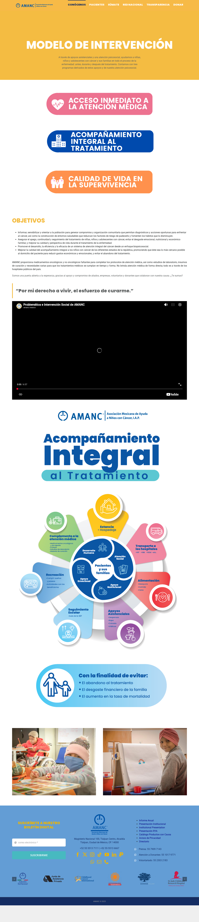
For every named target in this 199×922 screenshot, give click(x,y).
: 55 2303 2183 (160, 860)
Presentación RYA (148, 831)
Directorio (144, 841)
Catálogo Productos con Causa (155, 834)
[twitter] (85, 854)
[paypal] (121, 854)
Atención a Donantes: (150, 854)
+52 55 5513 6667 (109, 848)
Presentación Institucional (152, 824)
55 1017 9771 (168, 854)
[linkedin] (114, 854)
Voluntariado (145, 860)
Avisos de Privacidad (150, 838)
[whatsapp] (92, 862)
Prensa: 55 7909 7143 (150, 849)
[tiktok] (99, 854)
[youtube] (107, 854)
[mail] (99, 862)
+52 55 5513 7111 (89, 848)
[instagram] (92, 854)
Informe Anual (146, 820)
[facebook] (77, 854)
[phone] (106, 862)
